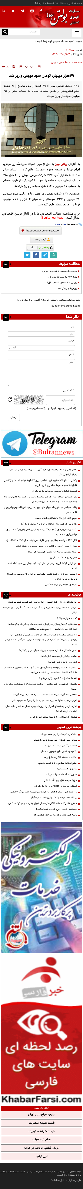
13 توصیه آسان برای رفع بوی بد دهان (58, 751)
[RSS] (3, 11)
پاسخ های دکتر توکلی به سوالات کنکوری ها (55, 815)
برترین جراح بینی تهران (41, 1114)
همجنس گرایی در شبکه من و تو (61, 746)
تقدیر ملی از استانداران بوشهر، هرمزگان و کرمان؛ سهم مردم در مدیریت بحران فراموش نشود (42, 472)
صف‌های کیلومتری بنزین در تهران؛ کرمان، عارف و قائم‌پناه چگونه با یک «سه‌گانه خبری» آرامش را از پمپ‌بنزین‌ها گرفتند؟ (42, 626)
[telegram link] (45, 255)
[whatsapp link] (53, 255)
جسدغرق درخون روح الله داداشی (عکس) (56, 809)
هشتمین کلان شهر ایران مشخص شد (58, 734)
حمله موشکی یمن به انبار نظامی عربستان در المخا (52, 552)
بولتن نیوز (61, 164)
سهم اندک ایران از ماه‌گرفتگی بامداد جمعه (56, 518)
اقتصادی (63, 62)
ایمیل (71, 341)
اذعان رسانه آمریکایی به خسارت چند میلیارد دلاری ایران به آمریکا (45, 695)
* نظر (71, 354)
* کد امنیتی (68, 390)
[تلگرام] (42, 443)
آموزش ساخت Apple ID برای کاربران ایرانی (55, 786)
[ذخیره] (13, 66)
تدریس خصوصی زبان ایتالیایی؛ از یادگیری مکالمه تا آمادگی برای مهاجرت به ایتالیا (40, 610)
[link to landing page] (61, 17)
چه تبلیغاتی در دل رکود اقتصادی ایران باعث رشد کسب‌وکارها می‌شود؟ (42, 602)
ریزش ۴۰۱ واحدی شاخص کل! (62, 283)
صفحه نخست (75, 62)
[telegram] (22, 10)
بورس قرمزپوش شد (67, 288)
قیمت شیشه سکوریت (41, 1123)
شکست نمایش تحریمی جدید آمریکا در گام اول (54, 491)
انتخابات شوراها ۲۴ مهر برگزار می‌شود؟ (58, 678)
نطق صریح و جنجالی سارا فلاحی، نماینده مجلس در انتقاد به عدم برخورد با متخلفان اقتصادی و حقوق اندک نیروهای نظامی (40, 499)
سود (64, 224)
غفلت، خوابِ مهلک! (67, 618)
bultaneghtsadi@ (52, 217)
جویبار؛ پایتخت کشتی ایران (63, 558)
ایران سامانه (58, 1180)
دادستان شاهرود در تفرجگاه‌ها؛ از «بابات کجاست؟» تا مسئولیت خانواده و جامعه (40, 686)
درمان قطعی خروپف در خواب (41, 1148)
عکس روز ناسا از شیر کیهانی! (62, 662)
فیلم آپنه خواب (41, 1139)
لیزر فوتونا (41, 1156)
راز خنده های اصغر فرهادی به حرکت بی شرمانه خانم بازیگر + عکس (43, 792)
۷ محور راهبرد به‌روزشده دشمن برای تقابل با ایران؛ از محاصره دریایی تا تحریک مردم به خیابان (42, 576)
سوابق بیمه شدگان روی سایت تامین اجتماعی (55, 740)
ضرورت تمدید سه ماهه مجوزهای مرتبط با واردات (58, 41)
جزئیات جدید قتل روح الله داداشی (60, 780)
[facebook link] (36, 255)
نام (72, 327)
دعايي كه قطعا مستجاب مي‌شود (61, 774)
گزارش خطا (40, 240)
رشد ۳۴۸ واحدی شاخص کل (63, 277)
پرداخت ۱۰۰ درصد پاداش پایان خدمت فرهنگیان (53, 797)
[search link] (5, 32)
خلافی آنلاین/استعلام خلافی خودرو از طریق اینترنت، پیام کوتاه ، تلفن (42, 803)
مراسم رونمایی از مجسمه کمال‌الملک (58, 656)
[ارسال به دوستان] (7, 66)
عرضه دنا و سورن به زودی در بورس (59, 271)
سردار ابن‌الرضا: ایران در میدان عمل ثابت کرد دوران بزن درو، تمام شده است (42, 565)
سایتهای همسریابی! (67, 769)
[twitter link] (27, 255)
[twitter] (13, 11)
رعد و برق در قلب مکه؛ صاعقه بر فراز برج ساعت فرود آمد (49, 524)
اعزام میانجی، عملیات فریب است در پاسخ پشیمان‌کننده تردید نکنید (44, 700)
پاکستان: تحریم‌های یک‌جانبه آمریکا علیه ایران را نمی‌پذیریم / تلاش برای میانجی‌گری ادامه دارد (41, 532)
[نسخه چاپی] (3, 66)
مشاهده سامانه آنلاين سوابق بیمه (60, 757)
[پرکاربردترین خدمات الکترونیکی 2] (41, 887)
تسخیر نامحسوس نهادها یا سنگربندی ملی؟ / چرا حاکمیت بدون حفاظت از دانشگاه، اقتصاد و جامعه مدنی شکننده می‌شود (40, 670)
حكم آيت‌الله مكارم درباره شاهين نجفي (57, 763)
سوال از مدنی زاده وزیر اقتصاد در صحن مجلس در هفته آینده (46, 546)
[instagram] (32, 11)
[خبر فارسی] (41, 1029)
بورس (53, 62)
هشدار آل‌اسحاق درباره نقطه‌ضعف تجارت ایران (53, 717)
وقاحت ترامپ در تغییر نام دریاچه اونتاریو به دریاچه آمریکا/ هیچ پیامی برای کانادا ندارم (40, 510)
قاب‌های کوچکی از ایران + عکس (61, 585)
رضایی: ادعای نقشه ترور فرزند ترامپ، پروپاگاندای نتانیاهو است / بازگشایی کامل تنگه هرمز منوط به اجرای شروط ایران (40, 482)
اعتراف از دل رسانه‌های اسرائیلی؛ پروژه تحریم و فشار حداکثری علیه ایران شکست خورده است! (41, 708)
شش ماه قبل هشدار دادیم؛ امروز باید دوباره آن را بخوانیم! (48, 650)
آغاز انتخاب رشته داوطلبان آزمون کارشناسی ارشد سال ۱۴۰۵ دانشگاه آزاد (41, 540)
